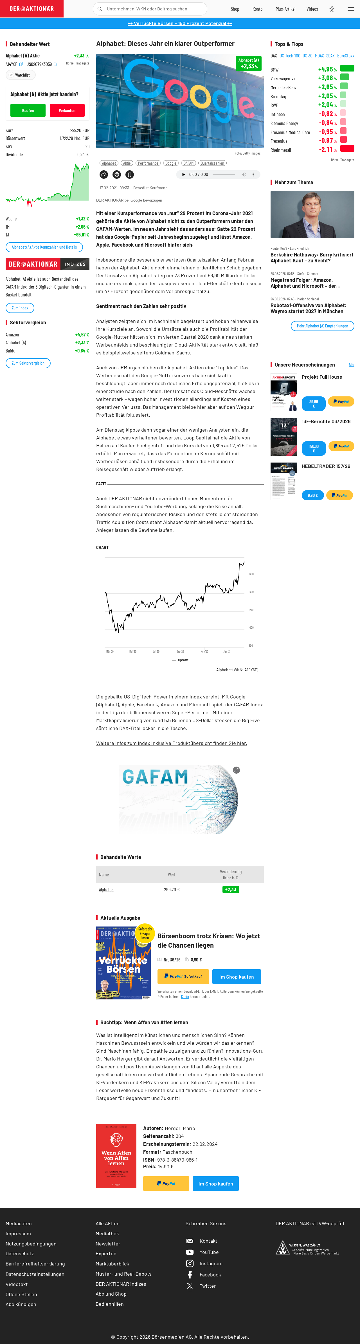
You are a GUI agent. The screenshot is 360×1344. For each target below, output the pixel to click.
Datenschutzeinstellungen (35, 1274)
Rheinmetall (281, 150)
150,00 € (314, 448)
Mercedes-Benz (284, 87)
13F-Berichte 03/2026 (326, 421)
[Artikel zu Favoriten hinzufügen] (129, 174)
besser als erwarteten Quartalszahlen (178, 259)
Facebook (210, 1274)
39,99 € (313, 403)
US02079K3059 (39, 63)
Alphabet (109, 163)
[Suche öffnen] (100, 8)
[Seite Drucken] (116, 174)
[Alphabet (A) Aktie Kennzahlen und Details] (47, 185)
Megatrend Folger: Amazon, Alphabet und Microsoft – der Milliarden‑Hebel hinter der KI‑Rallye (311, 283)
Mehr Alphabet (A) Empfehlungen (322, 325)
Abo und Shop (111, 1294)
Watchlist (22, 74)
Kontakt (208, 1241)
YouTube (209, 1252)
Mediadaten (19, 1223)
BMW (274, 70)
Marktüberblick (112, 1263)
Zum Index (20, 307)
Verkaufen (67, 110)
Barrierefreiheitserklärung (35, 1263)
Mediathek (107, 1233)
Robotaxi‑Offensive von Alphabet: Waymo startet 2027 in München (309, 308)
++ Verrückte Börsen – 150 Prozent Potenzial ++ (180, 23)
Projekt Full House (322, 377)
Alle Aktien (108, 1223)
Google (171, 163)
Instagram (211, 1263)
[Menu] (350, 8)
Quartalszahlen (212, 163)
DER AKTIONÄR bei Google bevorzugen (129, 200)
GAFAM (189, 163)
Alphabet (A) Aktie (23, 56)
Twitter (208, 1286)
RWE (274, 105)
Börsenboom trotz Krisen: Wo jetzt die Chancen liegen (209, 940)
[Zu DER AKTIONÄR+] (285, 8)
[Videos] (312, 8)
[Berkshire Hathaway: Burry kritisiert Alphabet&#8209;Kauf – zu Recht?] (312, 214)
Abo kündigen (21, 1304)
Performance (148, 163)
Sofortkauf (193, 976)
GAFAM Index (16, 286)
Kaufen (28, 110)
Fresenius (279, 141)
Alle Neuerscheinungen (346, 365)
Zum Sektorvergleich (28, 362)
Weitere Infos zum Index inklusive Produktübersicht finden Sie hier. (171, 743)
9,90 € (313, 495)
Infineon (278, 114)
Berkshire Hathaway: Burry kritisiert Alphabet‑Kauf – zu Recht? (312, 257)
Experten (106, 1253)
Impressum (18, 1233)
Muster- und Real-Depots (124, 1274)
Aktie (127, 163)
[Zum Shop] (235, 8)
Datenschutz (20, 1253)
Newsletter (108, 1243)
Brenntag (278, 96)
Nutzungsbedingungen (31, 1243)
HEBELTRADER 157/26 (326, 466)
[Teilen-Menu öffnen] (104, 174)
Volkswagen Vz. (283, 78)
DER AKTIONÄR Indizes (121, 1284)
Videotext (17, 1284)
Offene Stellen (21, 1294)
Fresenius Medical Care (290, 132)
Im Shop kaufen (236, 977)
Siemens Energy (284, 123)
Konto (185, 996)
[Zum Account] (257, 8)
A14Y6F (12, 63)
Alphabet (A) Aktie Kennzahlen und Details (44, 246)
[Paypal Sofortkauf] (166, 1183)
